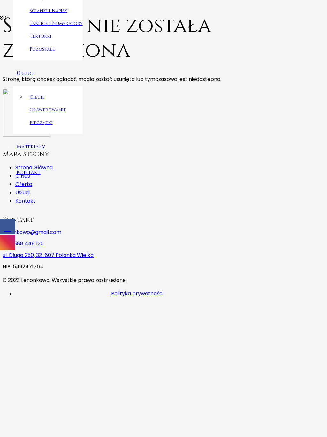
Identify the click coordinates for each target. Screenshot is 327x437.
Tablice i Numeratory (56, 23)
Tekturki (40, 36)
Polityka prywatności (137, 293)
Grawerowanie (48, 110)
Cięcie (37, 97)
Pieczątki (41, 123)
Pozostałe (42, 49)
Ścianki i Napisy (48, 11)
